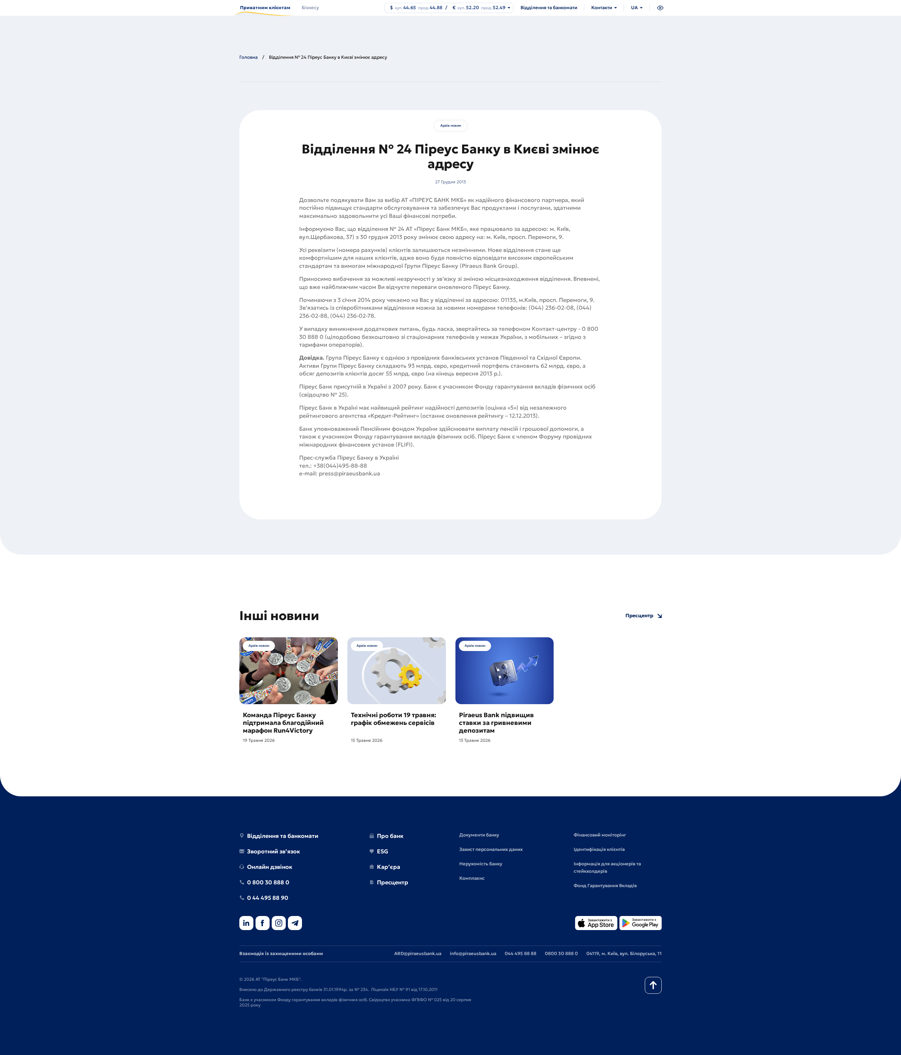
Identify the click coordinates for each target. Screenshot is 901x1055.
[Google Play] (640, 923)
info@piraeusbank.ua (473, 953)
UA (634, 8)
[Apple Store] (596, 923)
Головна (248, 57)
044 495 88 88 (520, 953)
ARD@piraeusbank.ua (417, 953)
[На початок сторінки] (653, 985)
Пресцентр (639, 616)
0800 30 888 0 (561, 953)
